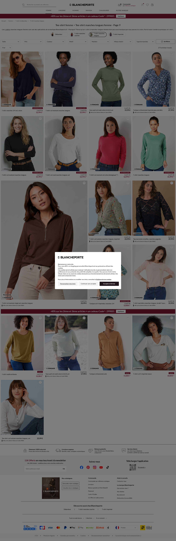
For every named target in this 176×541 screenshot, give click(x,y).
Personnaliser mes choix (67, 284)
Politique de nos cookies (103, 279)
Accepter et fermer (109, 284)
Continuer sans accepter (88, 284)
